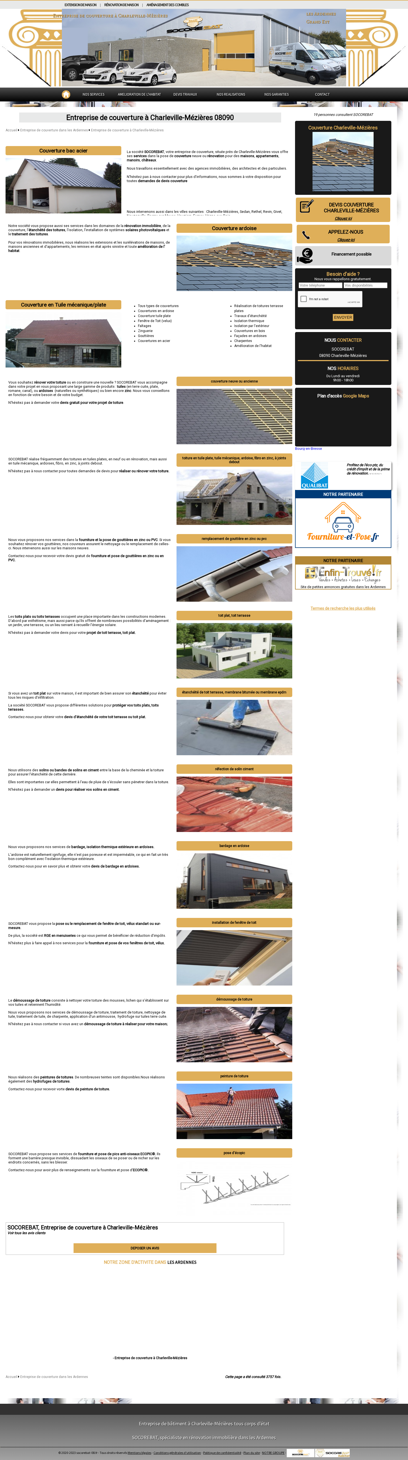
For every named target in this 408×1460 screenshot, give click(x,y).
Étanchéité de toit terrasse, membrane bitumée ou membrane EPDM (234, 692)
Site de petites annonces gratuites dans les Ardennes (343, 587)
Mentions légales (139, 1453)
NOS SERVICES (93, 94)
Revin (267, 212)
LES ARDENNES (182, 1262)
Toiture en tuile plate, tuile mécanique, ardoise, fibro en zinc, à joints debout (234, 460)
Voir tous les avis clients (26, 1233)
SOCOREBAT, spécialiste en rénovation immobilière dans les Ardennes (204, 1437)
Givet (277, 212)
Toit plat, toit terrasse (234, 615)
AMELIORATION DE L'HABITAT (139, 94)
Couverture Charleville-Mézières (343, 128)
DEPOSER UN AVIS (145, 1248)
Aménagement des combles (168, 4)
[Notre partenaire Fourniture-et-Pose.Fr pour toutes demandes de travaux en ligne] (343, 545)
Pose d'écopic (234, 1153)
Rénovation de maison (121, 4)
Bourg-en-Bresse (308, 448)
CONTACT (322, 94)
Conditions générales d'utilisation (177, 1453)
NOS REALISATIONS (231, 94)
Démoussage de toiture (234, 999)
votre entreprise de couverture (189, 152)
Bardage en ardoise (234, 846)
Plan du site (251, 1453)
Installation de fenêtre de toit (234, 923)
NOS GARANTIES (277, 94)
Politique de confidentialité (222, 1453)
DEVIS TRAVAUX (185, 94)
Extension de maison (80, 4)
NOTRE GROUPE (273, 1453)
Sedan (245, 212)
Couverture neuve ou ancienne (234, 381)
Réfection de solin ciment (234, 769)
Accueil (11, 130)
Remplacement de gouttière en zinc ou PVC (234, 539)
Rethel (256, 212)
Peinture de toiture (234, 1076)
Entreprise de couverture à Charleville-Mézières (127, 130)
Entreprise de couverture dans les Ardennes (54, 130)
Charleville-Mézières (222, 212)
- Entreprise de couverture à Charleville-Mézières (150, 1358)
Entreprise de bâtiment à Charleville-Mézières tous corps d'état (204, 1423)
